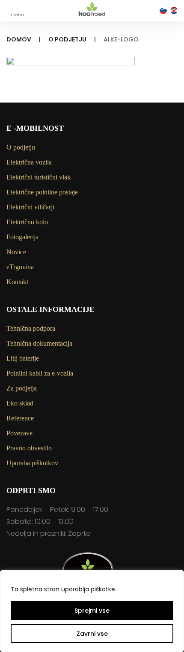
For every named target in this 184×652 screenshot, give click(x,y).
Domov (18, 39)
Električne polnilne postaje (42, 192)
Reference (20, 418)
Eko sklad (19, 403)
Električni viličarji (30, 207)
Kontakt (17, 281)
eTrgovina (20, 266)
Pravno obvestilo (29, 448)
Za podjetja (21, 388)
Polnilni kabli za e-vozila (39, 373)
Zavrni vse (92, 633)
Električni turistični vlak (38, 177)
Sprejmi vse (92, 610)
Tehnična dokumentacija (39, 343)
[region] (92, 611)
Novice (16, 252)
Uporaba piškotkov (32, 463)
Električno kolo (27, 222)
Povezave (19, 433)
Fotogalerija (22, 237)
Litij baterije (22, 358)
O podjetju (67, 39)
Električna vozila (29, 162)
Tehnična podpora (30, 328)
